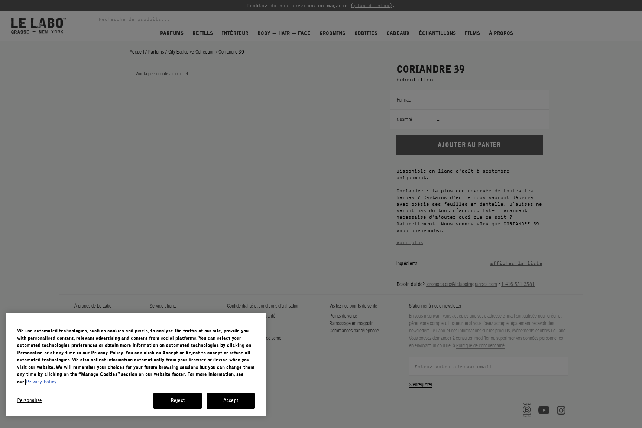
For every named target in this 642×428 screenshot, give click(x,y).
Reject (178, 400)
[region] (136, 364)
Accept (230, 400)
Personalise (29, 400)
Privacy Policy (41, 382)
